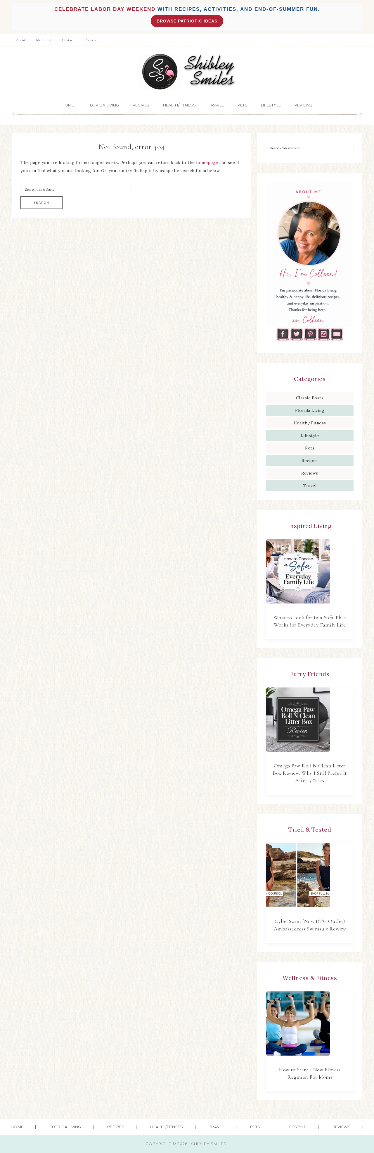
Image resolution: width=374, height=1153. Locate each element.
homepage (207, 162)
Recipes (310, 460)
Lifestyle (310, 435)
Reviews (309, 473)
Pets (309, 448)
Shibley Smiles (187, 72)
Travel (309, 485)
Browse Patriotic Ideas (187, 21)
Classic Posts (310, 397)
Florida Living (309, 410)
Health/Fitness (310, 423)
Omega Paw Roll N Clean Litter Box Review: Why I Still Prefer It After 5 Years (310, 772)
